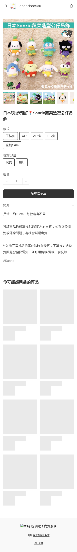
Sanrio (9, 260)
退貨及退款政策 (41, 535)
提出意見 (38, 543)
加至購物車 (38, 193)
